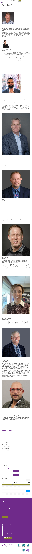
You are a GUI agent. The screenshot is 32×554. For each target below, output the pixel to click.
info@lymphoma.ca (9, 508)
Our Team (8, 10)
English (11, 533)
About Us (5, 10)
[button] (30, 2)
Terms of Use (4, 545)
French (11, 535)
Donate (5, 516)
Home (3, 10)
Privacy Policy (11, 544)
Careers (4, 520)
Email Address (5, 531)
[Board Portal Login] (28, 552)
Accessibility (6, 544)
